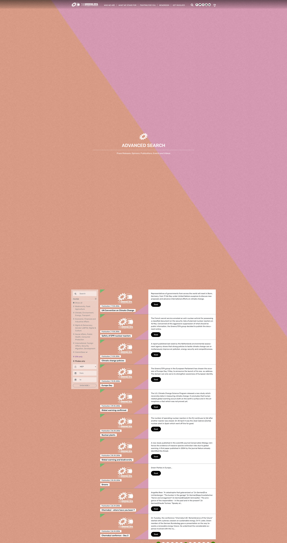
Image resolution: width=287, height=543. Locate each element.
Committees (80, 352)
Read (157, 304)
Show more (84, 386)
